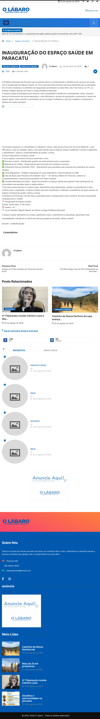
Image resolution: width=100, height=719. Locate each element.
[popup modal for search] (94, 22)
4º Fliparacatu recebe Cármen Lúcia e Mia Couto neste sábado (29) (47, 34)
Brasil (58, 314)
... (31, 367)
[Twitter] (88, 1)
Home (8, 41)
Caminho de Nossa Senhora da (32, 648)
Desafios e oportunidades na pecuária (32, 698)
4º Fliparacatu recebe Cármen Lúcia (34, 681)
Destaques (35, 421)
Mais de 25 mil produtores (30, 665)
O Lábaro (53, 66)
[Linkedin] (97, 1)
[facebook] (83, 1)
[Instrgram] (92, 1)
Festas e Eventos (22, 41)
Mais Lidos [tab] (50, 350)
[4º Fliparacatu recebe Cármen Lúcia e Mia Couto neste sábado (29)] (11, 682)
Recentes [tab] (19, 350)
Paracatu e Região (29, 66)
